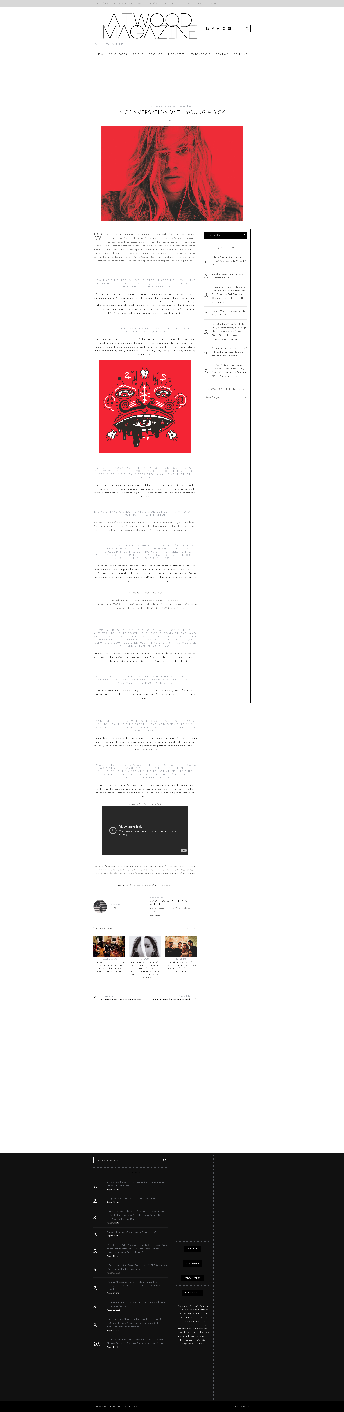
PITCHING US (192, 1263)
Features (158, 106)
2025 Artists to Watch (148, 3)
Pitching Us (185, 3)
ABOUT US (193, 1249)
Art (152, 106)
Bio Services (213, 3)
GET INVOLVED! (192, 1293)
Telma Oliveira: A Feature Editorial (170, 998)
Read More (155, 916)
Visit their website (164, 885)
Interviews (167, 106)
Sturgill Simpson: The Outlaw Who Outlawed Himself (131, 1199)
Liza (173, 120)
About (106, 3)
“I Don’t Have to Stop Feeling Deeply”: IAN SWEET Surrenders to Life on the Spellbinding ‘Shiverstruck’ (229, 352)
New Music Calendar (123, 3)
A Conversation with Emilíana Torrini (120, 998)
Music (174, 106)
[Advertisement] (172, 82)
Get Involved (169, 3)
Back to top (240, 1406)
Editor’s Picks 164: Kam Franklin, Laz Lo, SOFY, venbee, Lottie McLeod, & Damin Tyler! (229, 261)
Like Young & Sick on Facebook (134, 885)
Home (96, 3)
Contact (199, 3)
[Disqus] (145, 1043)
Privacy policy (193, 1278)
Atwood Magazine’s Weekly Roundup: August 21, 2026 (131, 1232)
